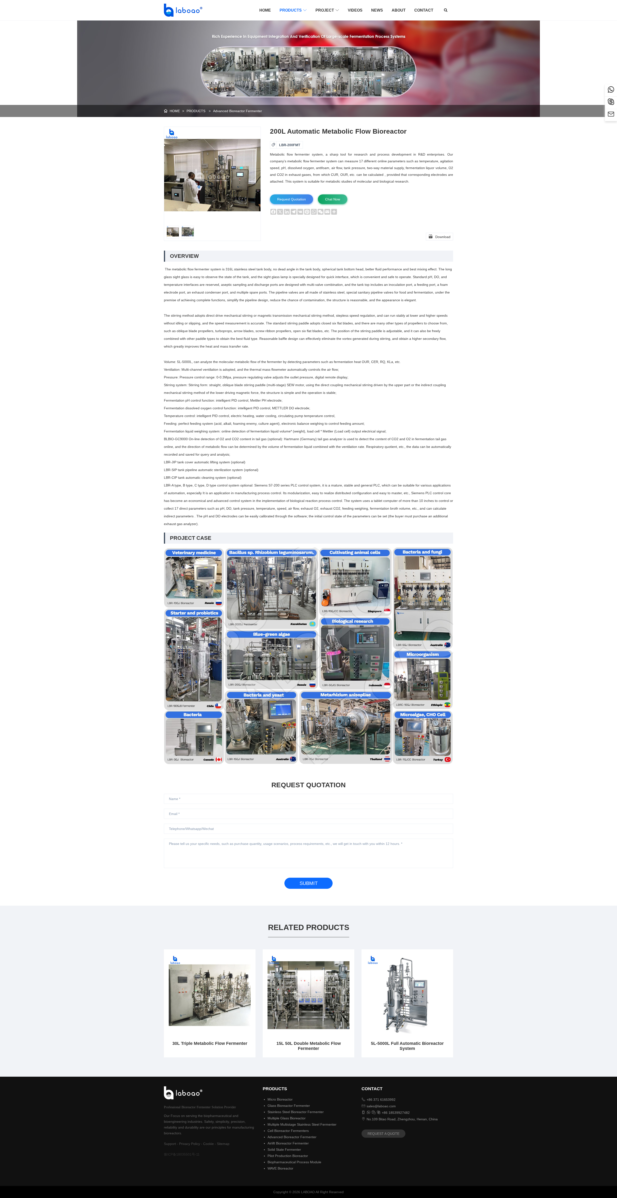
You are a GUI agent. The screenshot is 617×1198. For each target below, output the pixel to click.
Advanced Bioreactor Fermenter (237, 111)
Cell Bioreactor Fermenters (288, 1131)
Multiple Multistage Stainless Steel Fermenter (302, 1124)
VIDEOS (355, 10)
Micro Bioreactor (280, 1099)
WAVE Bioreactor (280, 1168)
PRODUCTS (293, 10)
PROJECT (327, 10)
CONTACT (423, 10)
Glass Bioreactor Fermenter (289, 1106)
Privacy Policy (189, 1144)
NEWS (377, 10)
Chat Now (332, 199)
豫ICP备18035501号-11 (182, 1154)
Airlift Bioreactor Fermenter (288, 1143)
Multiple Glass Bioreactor (287, 1118)
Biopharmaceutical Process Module (294, 1162)
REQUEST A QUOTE (383, 1134)
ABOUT (399, 10)
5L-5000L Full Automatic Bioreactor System (407, 1046)
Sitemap (223, 1144)
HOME (265, 10)
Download (439, 236)
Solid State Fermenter (284, 1149)
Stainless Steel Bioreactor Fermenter (296, 1112)
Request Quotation (291, 199)
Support (170, 1144)
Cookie (208, 1144)
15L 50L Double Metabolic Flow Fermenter (308, 1046)
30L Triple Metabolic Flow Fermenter (209, 1043)
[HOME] (182, 10)
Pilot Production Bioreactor (288, 1156)
